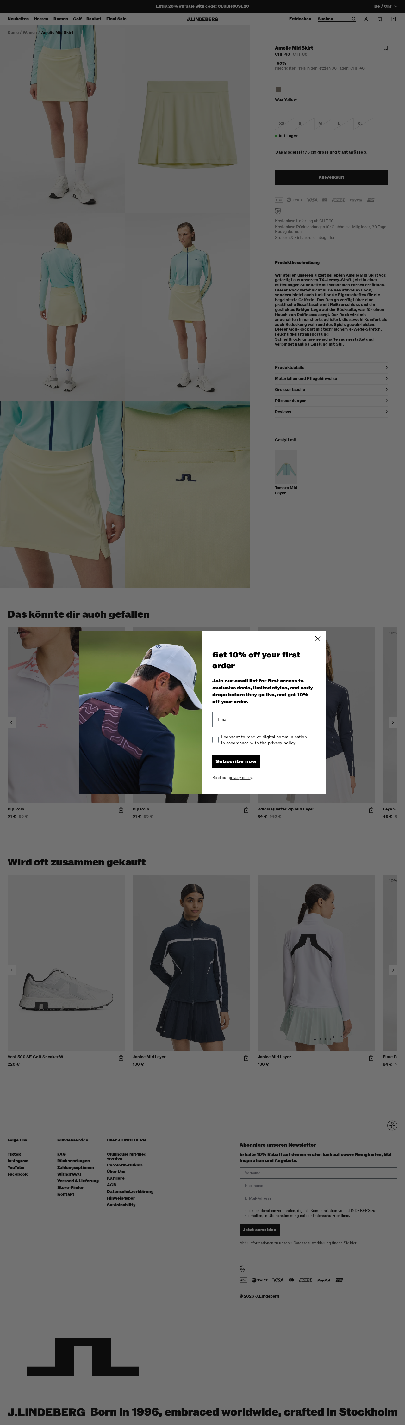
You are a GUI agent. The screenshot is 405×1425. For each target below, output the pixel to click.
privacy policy (240, 777)
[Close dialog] (317, 638)
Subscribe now (236, 761)
